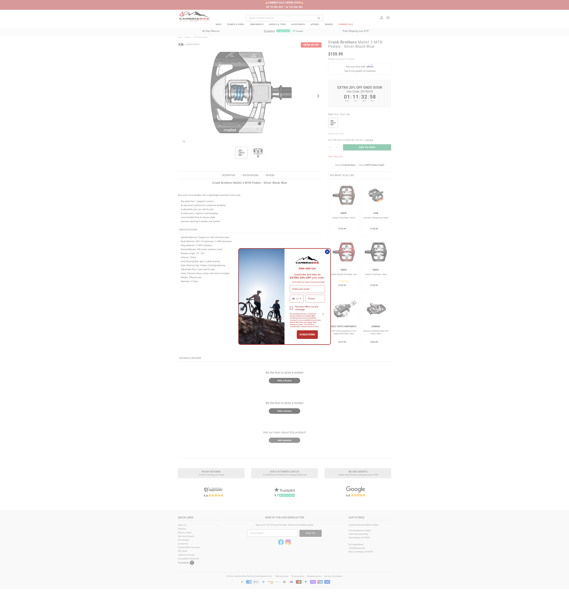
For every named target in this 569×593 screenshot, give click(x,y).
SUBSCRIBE (307, 334)
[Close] (327, 251)
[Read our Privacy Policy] (323, 314)
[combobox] (297, 299)
